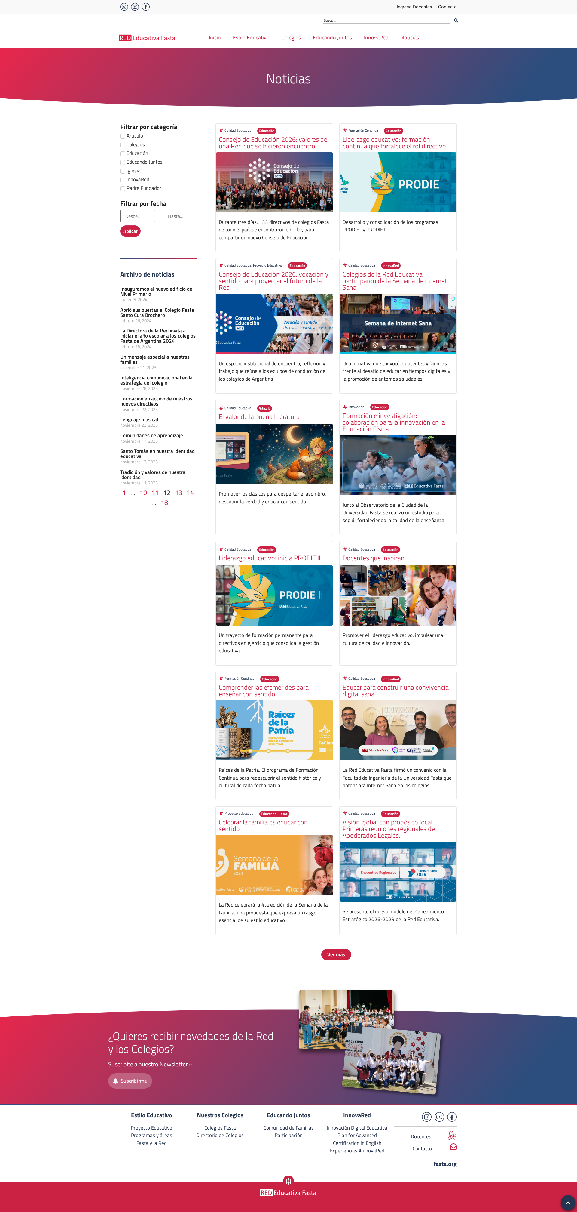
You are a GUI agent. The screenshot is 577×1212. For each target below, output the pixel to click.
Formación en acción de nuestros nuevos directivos (156, 401)
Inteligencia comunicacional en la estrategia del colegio (156, 380)
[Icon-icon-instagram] (124, 7)
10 (143, 492)
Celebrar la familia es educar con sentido (263, 825)
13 (178, 492)
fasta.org (445, 1163)
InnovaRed (376, 37)
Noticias (410, 37)
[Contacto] (453, 1146)
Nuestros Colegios (220, 1115)
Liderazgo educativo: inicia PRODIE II (269, 558)
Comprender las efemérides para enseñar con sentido (264, 690)
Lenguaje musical (139, 419)
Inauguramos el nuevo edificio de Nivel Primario (156, 291)
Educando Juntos (332, 37)
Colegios (291, 37)
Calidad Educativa (237, 130)
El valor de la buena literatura (259, 416)
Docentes (421, 1136)
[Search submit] (456, 20)
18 (164, 502)
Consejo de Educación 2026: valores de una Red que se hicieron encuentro (273, 142)
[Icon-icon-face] (146, 7)
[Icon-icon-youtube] (135, 7)
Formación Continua (363, 130)
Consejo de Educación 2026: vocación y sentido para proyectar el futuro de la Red (273, 280)
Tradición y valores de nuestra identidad (152, 474)
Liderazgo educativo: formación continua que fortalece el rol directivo (394, 142)
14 (190, 492)
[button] (266, 131)
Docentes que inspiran (374, 558)
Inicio (215, 37)
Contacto (422, 1148)
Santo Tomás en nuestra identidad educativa (157, 453)
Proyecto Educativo (267, 265)
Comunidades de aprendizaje (151, 435)
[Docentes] (452, 1135)
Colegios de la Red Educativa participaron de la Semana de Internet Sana (395, 280)
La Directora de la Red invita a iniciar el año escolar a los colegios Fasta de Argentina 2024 (158, 336)
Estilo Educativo (251, 37)
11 (155, 492)
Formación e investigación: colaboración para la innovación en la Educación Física (394, 422)
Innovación (356, 407)
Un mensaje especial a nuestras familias (155, 359)
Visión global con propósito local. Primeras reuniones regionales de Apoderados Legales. (389, 828)
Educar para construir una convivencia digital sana (396, 690)
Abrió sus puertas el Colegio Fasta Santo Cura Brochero (157, 312)
